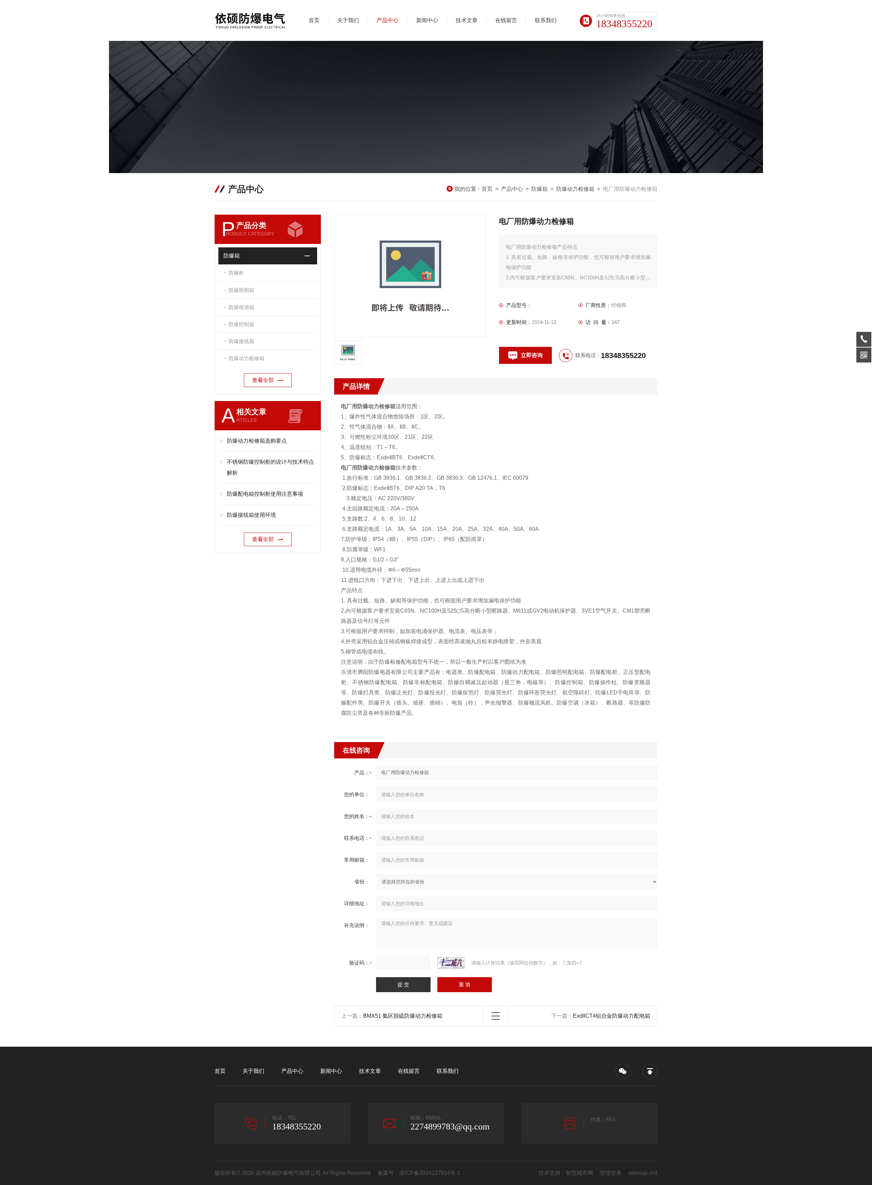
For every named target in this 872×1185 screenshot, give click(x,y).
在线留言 (506, 20)
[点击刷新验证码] (451, 963)
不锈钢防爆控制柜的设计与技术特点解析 (270, 467)
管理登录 (611, 1173)
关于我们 (348, 20)
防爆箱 (539, 189)
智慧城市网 (579, 1173)
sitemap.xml (642, 1173)
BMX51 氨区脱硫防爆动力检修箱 (402, 1016)
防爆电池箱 (241, 307)
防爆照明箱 (241, 290)
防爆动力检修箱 (575, 189)
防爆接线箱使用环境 (251, 515)
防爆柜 (236, 273)
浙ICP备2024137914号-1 (429, 1173)
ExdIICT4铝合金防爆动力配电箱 (611, 1016)
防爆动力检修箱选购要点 (257, 441)
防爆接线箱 (241, 341)
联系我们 (546, 20)
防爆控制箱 (241, 324)
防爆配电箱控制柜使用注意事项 (265, 494)
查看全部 (263, 380)
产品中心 (388, 20)
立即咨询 (532, 355)
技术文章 (467, 20)
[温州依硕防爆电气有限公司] (250, 20)
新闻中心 (427, 20)
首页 (314, 20)
